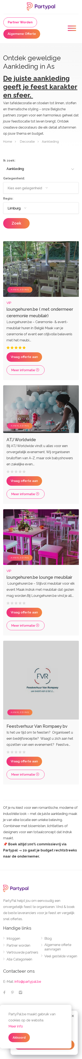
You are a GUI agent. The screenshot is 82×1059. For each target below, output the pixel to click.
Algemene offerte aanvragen (57, 947)
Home (7, 141)
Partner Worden (20, 22)
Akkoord (19, 1037)
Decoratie (27, 141)
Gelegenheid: (14, 178)
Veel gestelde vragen (60, 956)
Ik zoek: (9, 160)
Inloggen (13, 939)
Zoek (16, 223)
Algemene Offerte (22, 34)
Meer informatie (23, 370)
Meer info (15, 1026)
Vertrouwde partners (22, 952)
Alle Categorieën (19, 959)
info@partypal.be (28, 982)
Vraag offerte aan (24, 357)
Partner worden (18, 945)
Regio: (8, 198)
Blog (48, 939)
